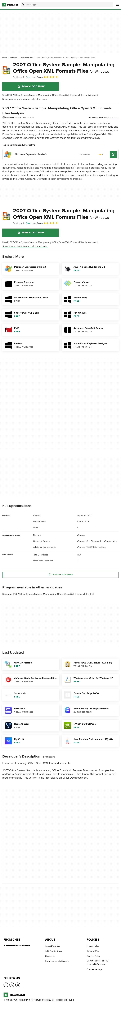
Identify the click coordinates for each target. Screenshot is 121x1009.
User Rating (37, 77)
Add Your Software (53, 951)
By (18, 77)
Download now (33, 86)
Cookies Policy (93, 956)
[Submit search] (23, 4)
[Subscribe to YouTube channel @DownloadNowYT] (17, 985)
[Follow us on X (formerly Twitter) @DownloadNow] (11, 985)
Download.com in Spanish (57, 961)
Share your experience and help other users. (25, 99)
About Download (52, 946)
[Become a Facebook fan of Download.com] (6, 985)
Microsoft (50, 757)
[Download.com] (10, 4)
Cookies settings (94, 969)
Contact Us (50, 956)
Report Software (63, 574)
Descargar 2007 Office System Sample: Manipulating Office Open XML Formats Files (45, 594)
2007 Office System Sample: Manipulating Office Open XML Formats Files (64, 68)
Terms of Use (93, 951)
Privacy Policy (93, 946)
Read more (114, 117)
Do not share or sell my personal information (97, 962)
